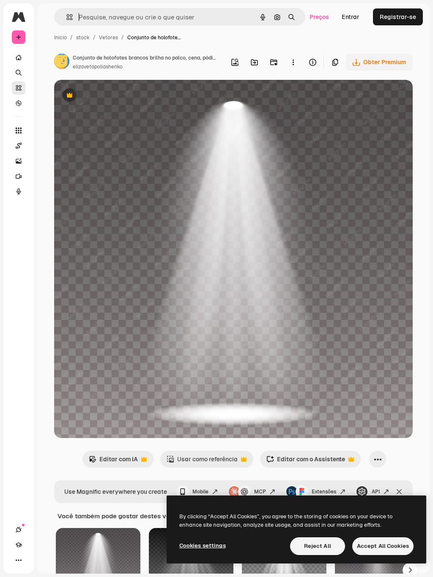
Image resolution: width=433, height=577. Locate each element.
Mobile (200, 491)
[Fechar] (399, 491)
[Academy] (18, 545)
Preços (319, 17)
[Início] (18, 57)
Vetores (108, 37)
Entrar (350, 17)
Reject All (317, 546)
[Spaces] (18, 145)
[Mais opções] (293, 62)
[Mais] (18, 560)
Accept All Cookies (383, 546)
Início (60, 37)
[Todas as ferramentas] (18, 130)
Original (108, 96)
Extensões (324, 491)
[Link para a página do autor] (61, 62)
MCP (260, 491)
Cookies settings (202, 545)
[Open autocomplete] (66, 17)
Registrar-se (398, 17)
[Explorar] (18, 103)
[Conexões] (18, 529)
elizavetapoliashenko (98, 66)
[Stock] (18, 88)
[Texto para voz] (18, 191)
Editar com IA (113, 461)
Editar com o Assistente (305, 461)
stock (83, 37)
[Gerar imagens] (18, 161)
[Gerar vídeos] (18, 176)
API (376, 491)
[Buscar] (18, 72)
